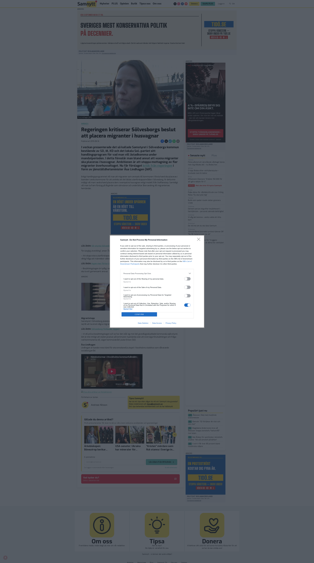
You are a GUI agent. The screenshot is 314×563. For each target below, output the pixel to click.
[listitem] (157, 273)
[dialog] (157, 281)
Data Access (157, 323)
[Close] (199, 240)
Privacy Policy (171, 323)
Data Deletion (143, 323)
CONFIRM (139, 314)
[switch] (187, 278)
